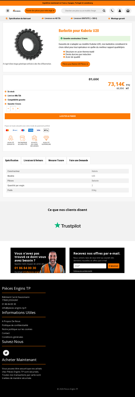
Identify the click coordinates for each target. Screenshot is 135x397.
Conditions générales (12, 337)
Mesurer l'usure (56, 160)
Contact (6, 333)
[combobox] (81, 10)
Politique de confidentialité (82, 271)
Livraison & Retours (33, 160)
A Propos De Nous (11, 321)
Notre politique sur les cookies (17, 329)
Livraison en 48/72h (53, 18)
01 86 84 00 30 (25, 268)
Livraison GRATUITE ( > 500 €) (85, 18)
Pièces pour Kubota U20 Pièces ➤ (75, 64)
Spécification (11, 160)
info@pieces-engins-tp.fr (34, 272)
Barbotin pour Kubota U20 (79, 30)
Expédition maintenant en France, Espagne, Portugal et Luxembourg (67, 3)
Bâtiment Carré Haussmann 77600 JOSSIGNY (16, 299)
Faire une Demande (78, 160)
